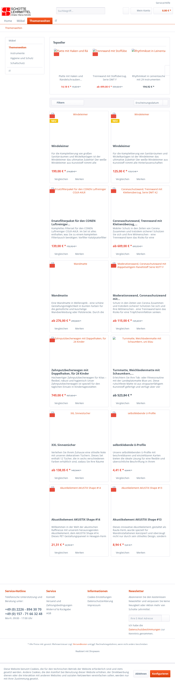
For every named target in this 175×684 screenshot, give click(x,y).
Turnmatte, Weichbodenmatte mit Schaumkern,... (136, 371)
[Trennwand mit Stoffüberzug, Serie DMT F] (109, 61)
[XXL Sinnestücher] (79, 427)
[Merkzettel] (126, 10)
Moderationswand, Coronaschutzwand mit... (139, 297)
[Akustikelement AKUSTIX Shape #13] (140, 501)
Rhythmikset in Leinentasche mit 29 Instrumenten (148, 77)
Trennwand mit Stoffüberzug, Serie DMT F (109, 77)
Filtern (60, 102)
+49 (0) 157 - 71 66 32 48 (23, 614)
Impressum (94, 605)
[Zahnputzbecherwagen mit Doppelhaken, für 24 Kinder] (79, 352)
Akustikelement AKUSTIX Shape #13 (137, 519)
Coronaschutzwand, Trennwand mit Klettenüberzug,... (137, 222)
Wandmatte (59, 295)
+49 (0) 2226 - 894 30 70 (23, 609)
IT (10, 70)
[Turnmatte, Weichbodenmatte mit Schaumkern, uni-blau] (140, 352)
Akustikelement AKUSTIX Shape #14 (75, 519)
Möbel (12, 40)
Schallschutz (17, 63)
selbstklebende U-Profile (129, 445)
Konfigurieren (160, 673)
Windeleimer (60, 146)
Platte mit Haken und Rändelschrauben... (71, 77)
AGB (48, 613)
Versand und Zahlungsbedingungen (59, 603)
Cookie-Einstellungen (100, 597)
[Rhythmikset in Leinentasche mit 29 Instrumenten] (148, 61)
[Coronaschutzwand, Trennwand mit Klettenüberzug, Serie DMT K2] (140, 203)
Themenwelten (17, 47)
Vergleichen (61, 179)
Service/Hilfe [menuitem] (163, 2)
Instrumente (17, 53)
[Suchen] (102, 10)
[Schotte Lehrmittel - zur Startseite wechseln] (16, 11)
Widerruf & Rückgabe (58, 609)
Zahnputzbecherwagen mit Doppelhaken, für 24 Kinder (70, 371)
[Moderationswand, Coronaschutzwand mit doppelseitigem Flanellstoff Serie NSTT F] (140, 277)
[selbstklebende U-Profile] (140, 427)
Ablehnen (141, 673)
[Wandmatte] (79, 277)
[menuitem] (80, 12)
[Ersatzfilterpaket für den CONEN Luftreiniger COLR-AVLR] (79, 203)
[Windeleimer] (79, 128)
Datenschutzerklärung (100, 601)
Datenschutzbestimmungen (144, 629)
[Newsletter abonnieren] (165, 618)
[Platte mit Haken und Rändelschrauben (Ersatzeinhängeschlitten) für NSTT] (71, 61)
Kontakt (50, 597)
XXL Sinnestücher (63, 445)
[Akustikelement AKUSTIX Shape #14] (79, 501)
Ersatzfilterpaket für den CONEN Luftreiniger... (73, 222)
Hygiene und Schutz (21, 58)
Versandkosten (80, 644)
